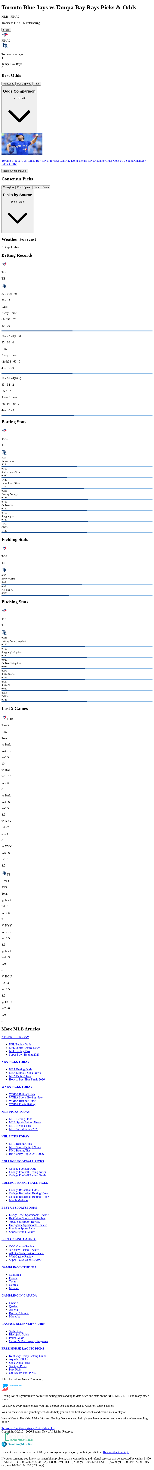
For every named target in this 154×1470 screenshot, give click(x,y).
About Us (48, 1428)
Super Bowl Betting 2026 (24, 1054)
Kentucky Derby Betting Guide (27, 1356)
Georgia (14, 1284)
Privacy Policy (34, 1428)
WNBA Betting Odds (22, 1094)
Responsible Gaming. (116, 1452)
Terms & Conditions (14, 1428)
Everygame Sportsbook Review (28, 1225)
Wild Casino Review (21, 1256)
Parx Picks (15, 1369)
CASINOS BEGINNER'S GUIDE (23, 1323)
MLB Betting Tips (20, 1125)
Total (36, 83)
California (15, 1274)
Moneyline (8, 83)
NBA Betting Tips (20, 1076)
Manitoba (14, 1316)
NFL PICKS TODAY (15, 1037)
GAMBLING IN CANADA (19, 1295)
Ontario (13, 1303)
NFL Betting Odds (20, 1044)
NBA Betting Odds (20, 1069)
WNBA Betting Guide (22, 1100)
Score (45, 187)
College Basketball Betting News (28, 1193)
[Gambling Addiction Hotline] (77, 1445)
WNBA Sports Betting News (26, 1097)
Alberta (13, 1309)
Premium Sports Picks (22, 1228)
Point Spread (24, 83)
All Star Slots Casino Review (26, 1253)
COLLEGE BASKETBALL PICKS (25, 1182)
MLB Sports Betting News (25, 1122)
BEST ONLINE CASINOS (19, 1239)
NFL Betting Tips (19, 1051)
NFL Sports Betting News (24, 1047)
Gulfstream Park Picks (22, 1372)
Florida (13, 1278)
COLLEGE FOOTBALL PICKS (23, 1161)
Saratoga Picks (17, 1366)
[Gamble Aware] (77, 1437)
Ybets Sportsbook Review (24, 1221)
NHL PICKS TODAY (15, 1136)
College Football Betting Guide (27, 1175)
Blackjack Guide (19, 1334)
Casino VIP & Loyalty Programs (28, 1341)
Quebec (13, 1306)
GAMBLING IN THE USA (19, 1267)
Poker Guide (16, 1337)
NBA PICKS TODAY (15, 1061)
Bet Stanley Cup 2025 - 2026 (26, 1153)
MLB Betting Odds (20, 1119)
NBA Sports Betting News (25, 1072)
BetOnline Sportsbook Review (27, 1218)
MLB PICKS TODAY (16, 1111)
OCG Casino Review (22, 1246)
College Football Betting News (27, 1172)
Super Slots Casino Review (25, 1259)
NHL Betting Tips (19, 1150)
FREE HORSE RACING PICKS (23, 1348)
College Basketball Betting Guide (29, 1196)
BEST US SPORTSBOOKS (19, 1207)
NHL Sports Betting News (25, 1147)
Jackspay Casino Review (24, 1249)
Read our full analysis (14, 170)
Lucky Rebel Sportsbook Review (29, 1215)
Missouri (14, 1288)
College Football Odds (22, 1168)
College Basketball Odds (23, 1190)
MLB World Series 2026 (23, 1129)
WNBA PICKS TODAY (17, 1086)
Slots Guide (16, 1331)
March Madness (18, 1200)
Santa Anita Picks (19, 1362)
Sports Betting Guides (22, 1231)
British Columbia (19, 1313)
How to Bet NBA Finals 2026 (27, 1079)
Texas (12, 1281)
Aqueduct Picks (18, 1359)
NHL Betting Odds (20, 1143)
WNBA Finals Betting (22, 1104)
